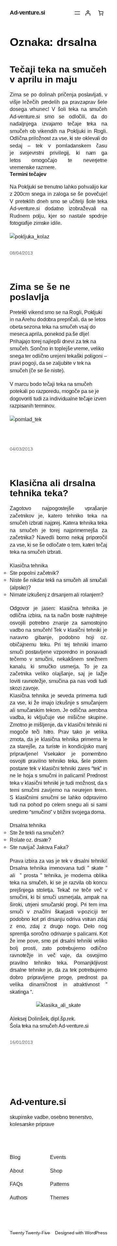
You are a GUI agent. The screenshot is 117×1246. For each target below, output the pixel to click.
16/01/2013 (21, 1042)
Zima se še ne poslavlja (40, 292)
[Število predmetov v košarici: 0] (100, 12)
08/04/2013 (21, 253)
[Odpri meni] (77, 13)
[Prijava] (87, 12)
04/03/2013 (21, 449)
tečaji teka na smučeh (67, 384)
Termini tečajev (28, 174)
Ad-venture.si (27, 12)
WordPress (96, 1232)
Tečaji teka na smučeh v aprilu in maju (58, 74)
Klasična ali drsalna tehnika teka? (53, 488)
